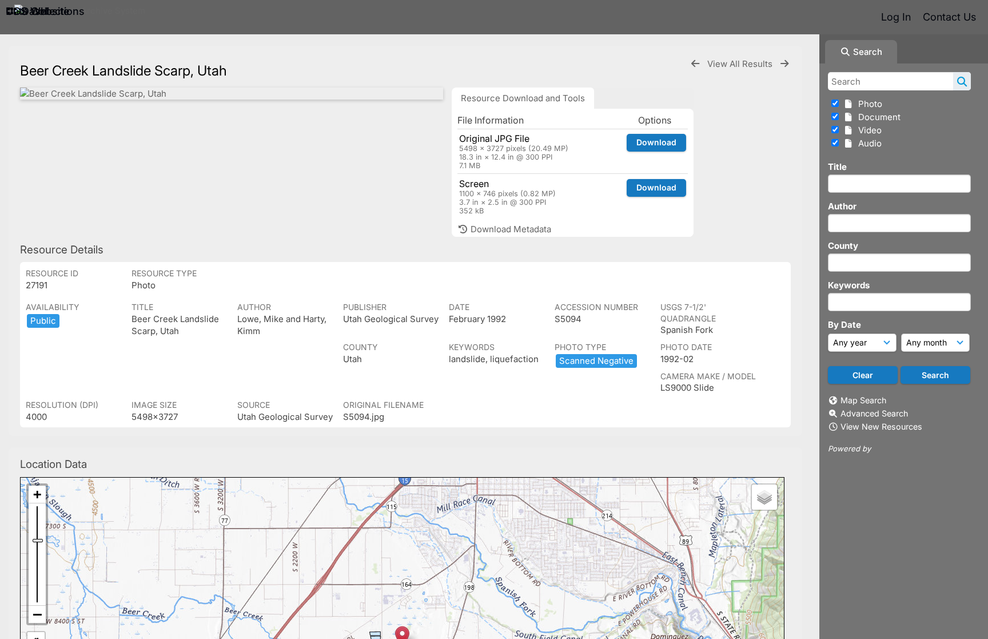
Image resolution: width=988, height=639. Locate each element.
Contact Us (949, 17)
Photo (868, 103)
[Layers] (764, 497)
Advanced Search (874, 413)
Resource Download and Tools (523, 98)
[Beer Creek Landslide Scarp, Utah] (231, 94)
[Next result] (784, 64)
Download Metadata (509, 229)
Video (868, 130)
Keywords (849, 285)
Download (656, 142)
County (843, 245)
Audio (868, 143)
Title (837, 166)
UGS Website (37, 11)
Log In (896, 17)
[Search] (962, 81)
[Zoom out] (37, 614)
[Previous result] (695, 64)
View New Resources (881, 426)
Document (877, 117)
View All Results (741, 63)
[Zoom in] (37, 494)
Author (842, 206)
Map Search (863, 400)
